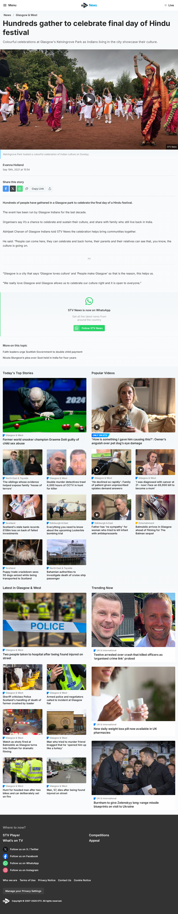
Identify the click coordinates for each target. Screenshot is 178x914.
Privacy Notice (46, 880)
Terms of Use (27, 880)
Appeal (94, 840)
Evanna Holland (13, 165)
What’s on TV (13, 840)
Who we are (10, 880)
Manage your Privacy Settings (23, 890)
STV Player (11, 835)
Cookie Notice (82, 880)
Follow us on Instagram (24, 870)
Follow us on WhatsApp (24, 863)
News (7, 15)
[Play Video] (89, 99)
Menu (12, 5)
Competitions (99, 835)
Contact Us (64, 880)
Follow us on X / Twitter (24, 849)
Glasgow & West (26, 15)
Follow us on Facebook (24, 856)
